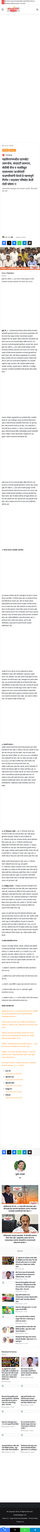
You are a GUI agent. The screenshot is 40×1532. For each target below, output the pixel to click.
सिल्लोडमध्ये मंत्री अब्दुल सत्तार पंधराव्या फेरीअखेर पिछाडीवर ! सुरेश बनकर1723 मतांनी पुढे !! (26, 1339)
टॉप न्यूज (5, 150)
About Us (5, 1518)
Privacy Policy (33, 1518)
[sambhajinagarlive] (13, 9)
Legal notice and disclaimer (19, 1518)
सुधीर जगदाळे (8, 237)
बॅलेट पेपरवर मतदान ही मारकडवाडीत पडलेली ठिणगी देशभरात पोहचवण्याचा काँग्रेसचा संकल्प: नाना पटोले (25, 1274)
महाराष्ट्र (11, 145)
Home (6, 145)
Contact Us (20, 1521)
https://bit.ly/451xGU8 (13, 1092)
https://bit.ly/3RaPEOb (13, 1074)
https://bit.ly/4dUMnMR (14, 1080)
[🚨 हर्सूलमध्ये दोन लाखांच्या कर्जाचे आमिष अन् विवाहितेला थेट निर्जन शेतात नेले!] (8, 1261)
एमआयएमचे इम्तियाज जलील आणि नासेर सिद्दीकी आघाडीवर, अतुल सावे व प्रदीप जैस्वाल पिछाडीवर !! (26, 1329)
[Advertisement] (20, 36)
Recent (20, 1251)
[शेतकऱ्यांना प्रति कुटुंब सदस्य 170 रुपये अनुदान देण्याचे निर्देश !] (8, 1310)
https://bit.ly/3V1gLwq (13, 1086)
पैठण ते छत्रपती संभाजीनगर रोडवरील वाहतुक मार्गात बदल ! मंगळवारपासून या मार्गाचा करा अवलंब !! (25, 1319)
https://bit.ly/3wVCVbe (13, 1098)
